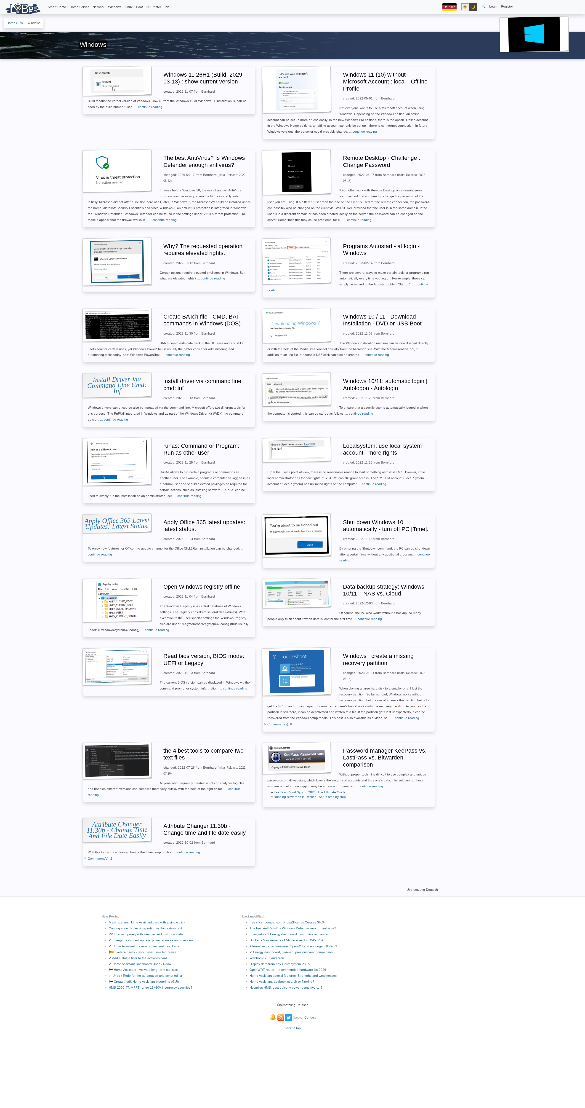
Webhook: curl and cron (267, 958)
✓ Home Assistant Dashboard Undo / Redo (140, 964)
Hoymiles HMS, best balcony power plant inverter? (286, 987)
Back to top (293, 1028)
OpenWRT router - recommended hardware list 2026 (288, 969)
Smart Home (57, 7)
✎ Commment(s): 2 (98, 858)
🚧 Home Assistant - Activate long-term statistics (143, 969)
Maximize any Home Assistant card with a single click (147, 922)
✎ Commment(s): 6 (278, 724)
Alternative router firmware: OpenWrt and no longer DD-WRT (294, 946)
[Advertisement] (292, 1067)
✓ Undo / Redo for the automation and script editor (145, 975)
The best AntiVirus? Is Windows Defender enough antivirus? (293, 928)
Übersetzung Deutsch (422, 889)
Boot (139, 7)
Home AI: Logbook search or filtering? (282, 981)
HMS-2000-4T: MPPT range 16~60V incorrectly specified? (150, 987)
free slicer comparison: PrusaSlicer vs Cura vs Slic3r (287, 922)
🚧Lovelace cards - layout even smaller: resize (142, 952)
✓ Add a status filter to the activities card (138, 958)
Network (98, 7)
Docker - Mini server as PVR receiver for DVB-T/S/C (287, 940)
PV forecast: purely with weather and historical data (146, 934)
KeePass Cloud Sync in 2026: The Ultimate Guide (310, 792)
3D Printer (153, 7)
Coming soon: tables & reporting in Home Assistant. (146, 928)
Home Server (79, 7)
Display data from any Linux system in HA (280, 964)
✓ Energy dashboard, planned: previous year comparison (291, 952)
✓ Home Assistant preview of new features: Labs (144, 946)
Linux (129, 7)
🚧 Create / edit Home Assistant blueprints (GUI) (144, 981)
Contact (310, 1017)
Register (507, 6)
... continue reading (148, 107)
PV (167, 7)
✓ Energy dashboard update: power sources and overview (151, 940)
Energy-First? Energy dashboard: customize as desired (289, 934)
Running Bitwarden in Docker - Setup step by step (310, 797)
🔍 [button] (483, 6)
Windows (114, 7)
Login (493, 6)
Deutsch (449, 7)
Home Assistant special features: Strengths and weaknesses (293, 975)
